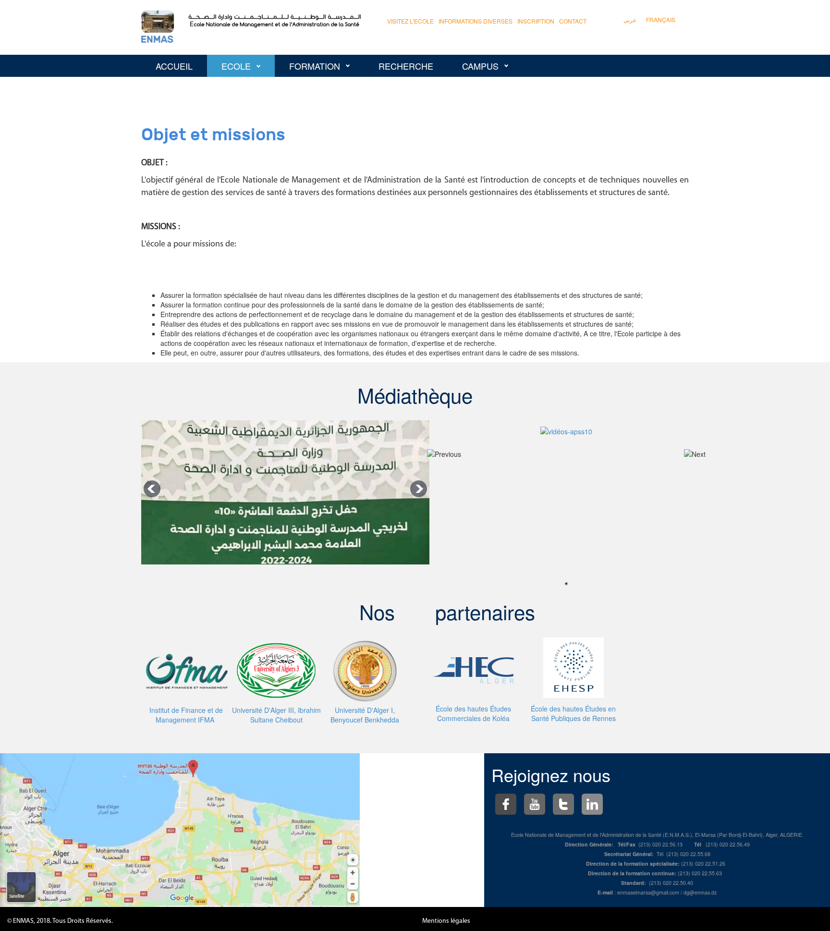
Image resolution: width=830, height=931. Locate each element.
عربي (629, 19)
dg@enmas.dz (700, 892)
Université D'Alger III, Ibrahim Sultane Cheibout (276, 714)
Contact (572, 21)
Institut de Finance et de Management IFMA (186, 714)
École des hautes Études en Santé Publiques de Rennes (573, 713)
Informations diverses (476, 21)
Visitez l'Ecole (410, 21)
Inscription (535, 21)
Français (660, 19)
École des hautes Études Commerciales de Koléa (473, 713)
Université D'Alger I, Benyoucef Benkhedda (364, 714)
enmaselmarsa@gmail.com (648, 892)
